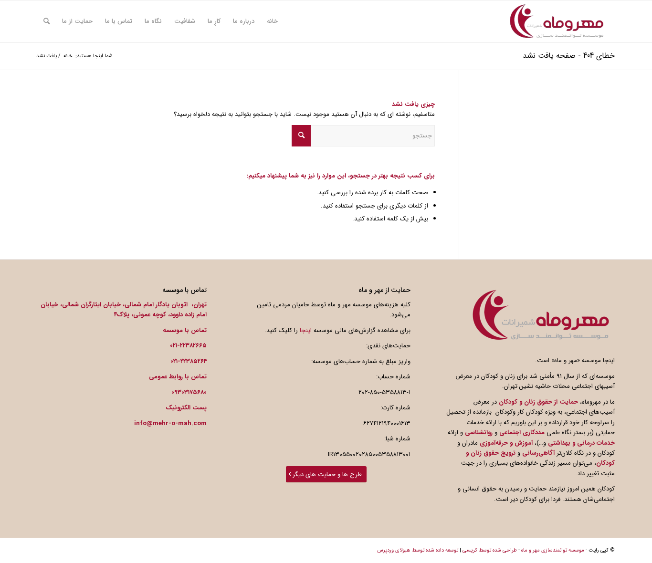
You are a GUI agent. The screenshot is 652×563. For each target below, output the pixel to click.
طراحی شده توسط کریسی (490, 550)
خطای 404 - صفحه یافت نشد (569, 56)
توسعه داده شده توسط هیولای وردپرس (417, 550)
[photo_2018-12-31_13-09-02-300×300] (556, 21)
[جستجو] (46, 21)
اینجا (306, 330)
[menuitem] (272, 21)
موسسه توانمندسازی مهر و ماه (552, 550)
